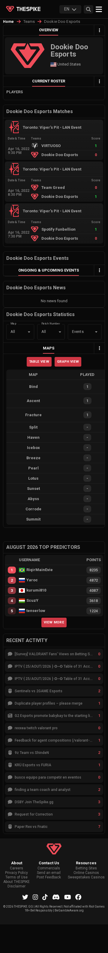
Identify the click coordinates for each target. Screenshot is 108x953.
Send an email (49, 873)
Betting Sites (86, 868)
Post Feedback (49, 877)
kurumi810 (36, 590)
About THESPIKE (16, 882)
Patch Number (50, 323)
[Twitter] (25, 897)
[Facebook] (78, 897)
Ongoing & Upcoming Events (48, 270)
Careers (16, 868)
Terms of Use (16, 877)
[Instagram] (35, 897)
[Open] (96, 332)
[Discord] (56, 897)
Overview (48, 30)
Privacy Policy (16, 873)
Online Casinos (86, 873)
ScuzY (32, 600)
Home (8, 22)
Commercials (49, 868)
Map (13, 323)
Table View (39, 361)
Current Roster (48, 81)
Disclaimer (17, 886)
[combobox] (76, 332)
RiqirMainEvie (39, 570)
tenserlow (35, 611)
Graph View (68, 361)
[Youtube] (67, 897)
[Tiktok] (45, 897)
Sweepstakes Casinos (86, 877)
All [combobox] (12, 331)
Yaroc (32, 580)
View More (54, 622)
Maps (48, 348)
